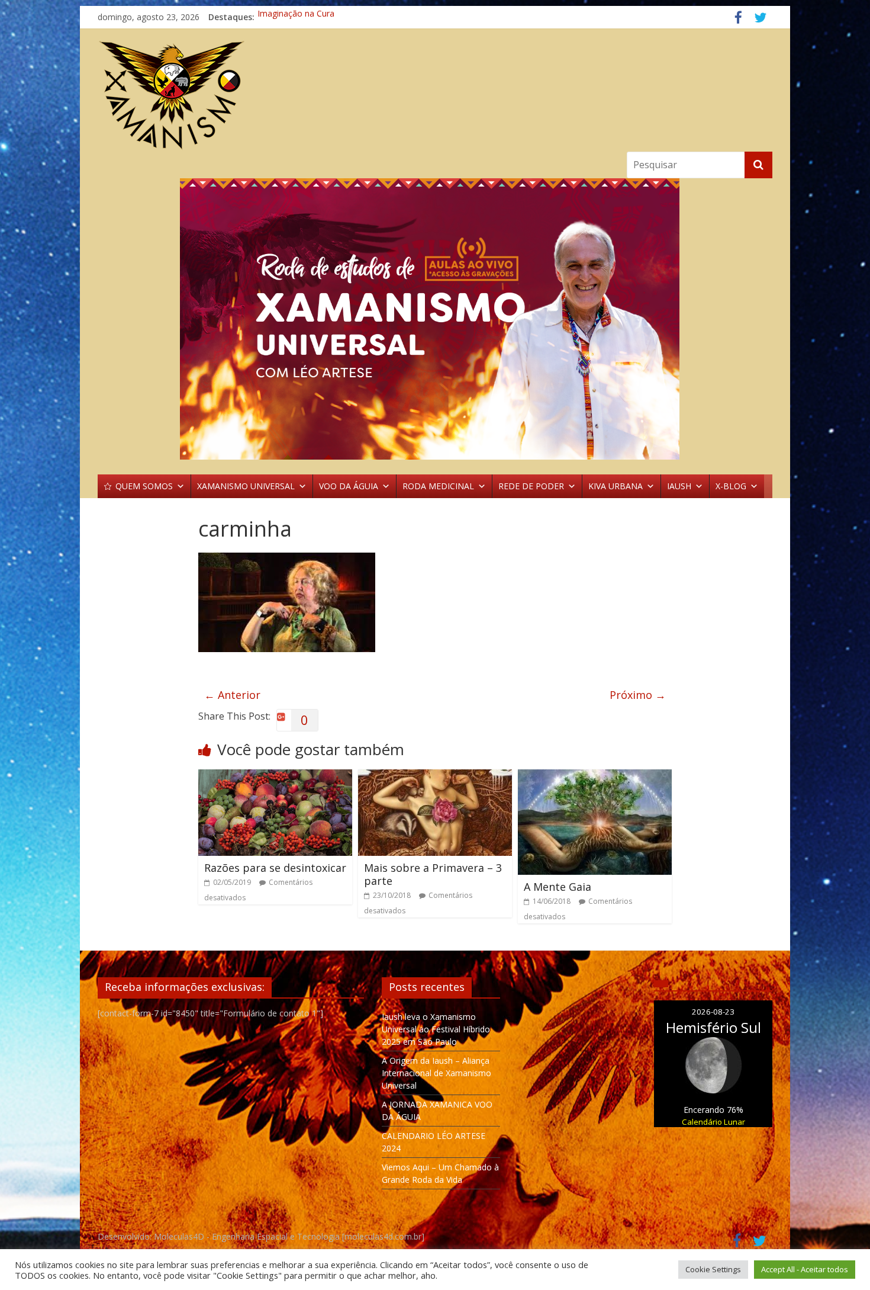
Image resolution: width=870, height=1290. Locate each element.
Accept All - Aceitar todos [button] (804, 1269)
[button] (435, 319)
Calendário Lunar (713, 1121)
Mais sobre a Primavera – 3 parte (433, 874)
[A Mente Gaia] (595, 776)
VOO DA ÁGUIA (348, 486)
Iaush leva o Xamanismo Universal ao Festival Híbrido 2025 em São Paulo (436, 1029)
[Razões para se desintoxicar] (275, 776)
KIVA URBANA (615, 486)
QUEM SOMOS (144, 486)
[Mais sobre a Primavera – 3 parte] (435, 776)
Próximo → (638, 695)
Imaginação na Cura (295, 17)
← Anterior (232, 695)
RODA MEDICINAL (438, 486)
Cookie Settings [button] (713, 1269)
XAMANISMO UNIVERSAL (246, 486)
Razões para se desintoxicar (275, 868)
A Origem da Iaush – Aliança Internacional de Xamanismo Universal (436, 1073)
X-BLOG (731, 486)
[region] (435, 319)
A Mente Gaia (557, 887)
